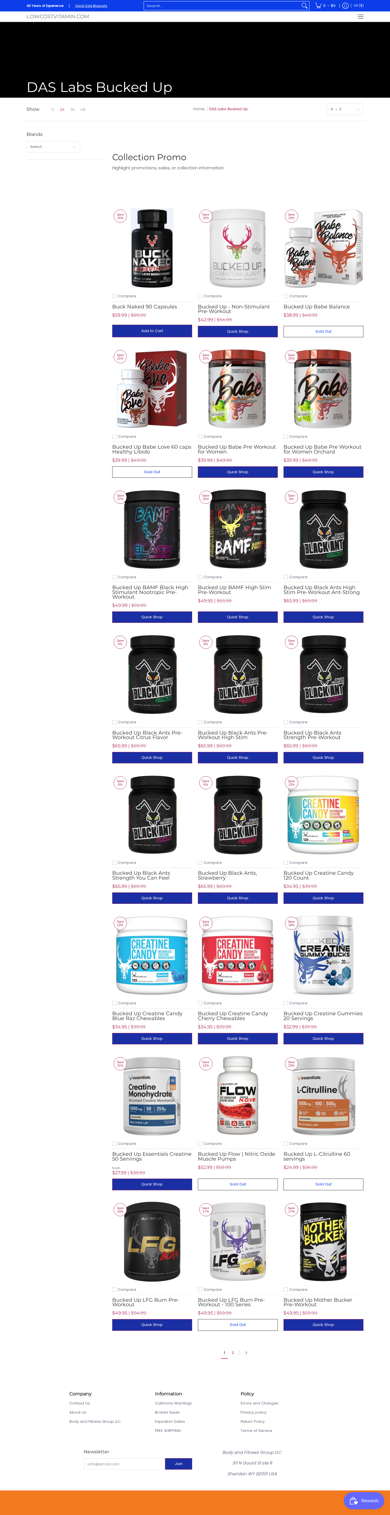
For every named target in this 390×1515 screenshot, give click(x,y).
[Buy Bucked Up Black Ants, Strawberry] (238, 815)
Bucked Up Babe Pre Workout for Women (237, 449)
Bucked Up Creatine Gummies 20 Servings (323, 1015)
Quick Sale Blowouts (91, 5)
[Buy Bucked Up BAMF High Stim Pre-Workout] (238, 529)
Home (199, 109)
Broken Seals (167, 1412)
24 (62, 109)
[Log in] (345, 5)
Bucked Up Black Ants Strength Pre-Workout (312, 735)
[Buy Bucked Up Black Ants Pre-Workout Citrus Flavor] (152, 674)
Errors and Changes (259, 1403)
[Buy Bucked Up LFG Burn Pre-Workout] (152, 1242)
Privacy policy (253, 1412)
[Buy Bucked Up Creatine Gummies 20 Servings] (323, 955)
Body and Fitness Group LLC (95, 1421)
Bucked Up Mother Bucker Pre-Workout (318, 1302)
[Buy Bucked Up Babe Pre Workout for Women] (238, 389)
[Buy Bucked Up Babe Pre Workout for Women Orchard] (323, 389)
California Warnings (173, 1403)
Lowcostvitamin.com (58, 16)
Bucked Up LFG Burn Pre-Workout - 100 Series (231, 1302)
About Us (77, 1412)
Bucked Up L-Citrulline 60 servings (317, 1156)
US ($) (359, 5)
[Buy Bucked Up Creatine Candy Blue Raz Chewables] (152, 955)
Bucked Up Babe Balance (317, 307)
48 (82, 109)
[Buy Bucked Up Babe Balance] (323, 248)
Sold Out (323, 331)
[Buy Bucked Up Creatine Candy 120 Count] (323, 815)
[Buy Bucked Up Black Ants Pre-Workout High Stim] (238, 674)
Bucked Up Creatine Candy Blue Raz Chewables (147, 1015)
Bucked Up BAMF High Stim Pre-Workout (234, 589)
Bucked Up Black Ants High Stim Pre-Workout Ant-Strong (322, 589)
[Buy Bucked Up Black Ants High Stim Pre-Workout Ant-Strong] (323, 529)
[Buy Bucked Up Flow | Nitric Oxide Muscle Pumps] (238, 1096)
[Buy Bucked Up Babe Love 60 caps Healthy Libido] (152, 389)
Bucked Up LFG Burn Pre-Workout (145, 1302)
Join (178, 1463)
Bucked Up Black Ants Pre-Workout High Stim (233, 735)
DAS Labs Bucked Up (228, 109)
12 (52, 109)
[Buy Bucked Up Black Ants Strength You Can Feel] (152, 815)
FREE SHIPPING (168, 1430)
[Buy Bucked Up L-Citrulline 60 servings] (323, 1096)
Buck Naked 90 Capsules (144, 307)
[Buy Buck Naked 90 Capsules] (152, 248)
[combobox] (222, 5)
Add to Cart (152, 331)
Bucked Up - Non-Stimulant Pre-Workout (234, 309)
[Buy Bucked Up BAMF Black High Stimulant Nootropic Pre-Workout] (152, 529)
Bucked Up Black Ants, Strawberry (227, 875)
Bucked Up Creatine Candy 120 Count (319, 875)
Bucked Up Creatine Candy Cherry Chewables (233, 1015)
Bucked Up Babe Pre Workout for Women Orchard (322, 449)
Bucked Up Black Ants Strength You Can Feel (141, 875)
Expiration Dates (170, 1421)
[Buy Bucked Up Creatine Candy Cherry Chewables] (238, 955)
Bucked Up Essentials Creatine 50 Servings (152, 1156)
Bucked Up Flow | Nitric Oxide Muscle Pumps (236, 1156)
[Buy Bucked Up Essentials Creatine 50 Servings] (152, 1096)
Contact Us (79, 1403)
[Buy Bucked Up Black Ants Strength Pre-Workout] (323, 674)
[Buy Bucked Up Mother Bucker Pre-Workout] (323, 1242)
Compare (127, 296)
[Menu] (360, 16)
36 (72, 109)
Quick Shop (237, 331)
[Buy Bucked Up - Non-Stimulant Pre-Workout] (238, 248)
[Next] (247, 1353)
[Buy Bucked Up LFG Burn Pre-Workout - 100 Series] (238, 1242)
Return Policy (253, 1421)
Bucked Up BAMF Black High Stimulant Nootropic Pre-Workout (150, 592)
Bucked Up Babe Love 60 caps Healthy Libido (151, 449)
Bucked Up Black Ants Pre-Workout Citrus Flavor (147, 735)
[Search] (304, 5)
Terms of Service (256, 1430)
